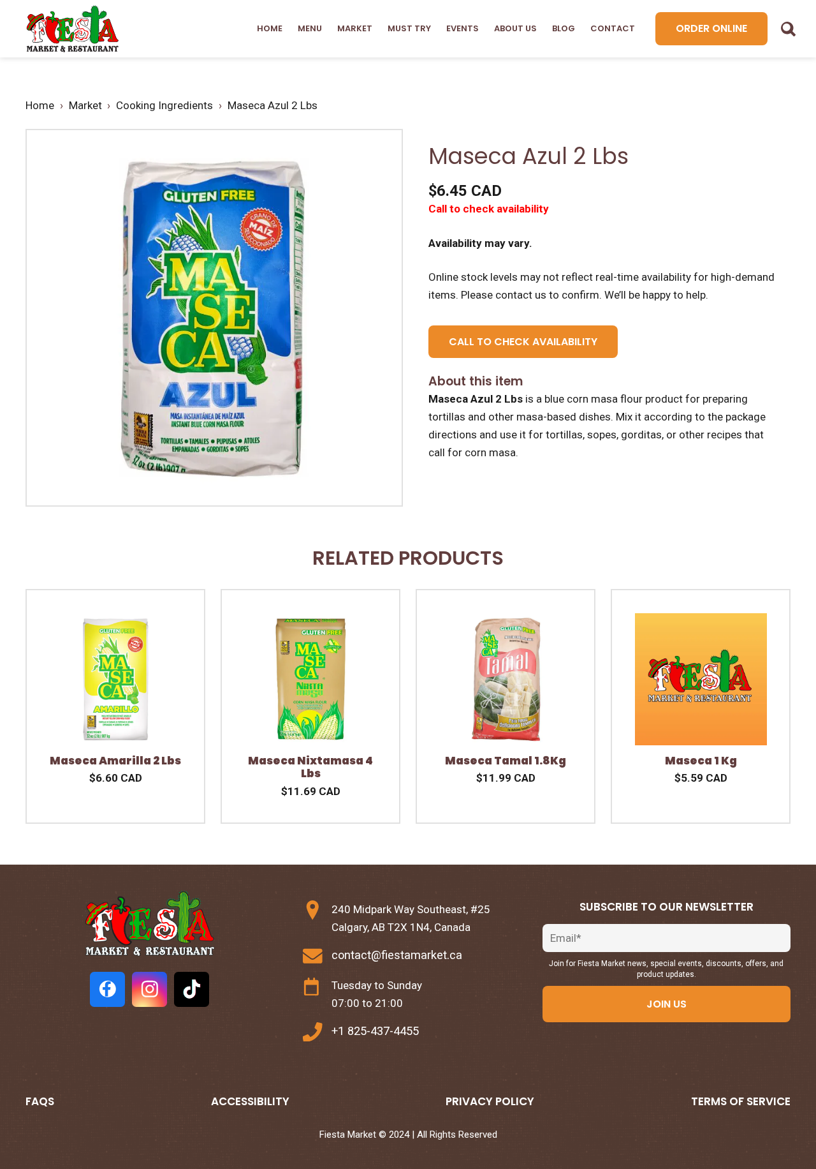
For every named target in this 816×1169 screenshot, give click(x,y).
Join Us (666, 1004)
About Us (515, 28)
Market (354, 28)
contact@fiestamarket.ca (397, 955)
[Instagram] (149, 989)
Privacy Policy (490, 1101)
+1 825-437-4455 (375, 1031)
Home (269, 28)
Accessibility (250, 1101)
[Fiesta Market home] (71, 29)
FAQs (40, 1101)
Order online (711, 28)
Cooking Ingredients (164, 105)
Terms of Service (740, 1101)
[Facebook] (107, 989)
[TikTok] (191, 989)
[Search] (788, 28)
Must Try (409, 28)
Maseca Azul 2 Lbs (272, 105)
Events (462, 28)
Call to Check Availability (523, 341)
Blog (563, 28)
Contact (612, 28)
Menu (310, 28)
